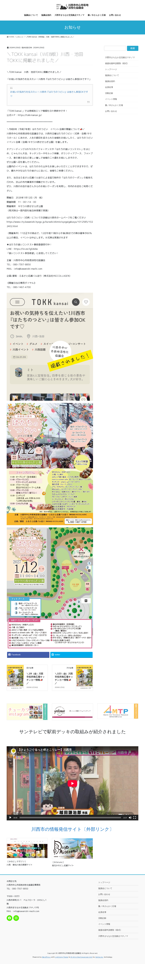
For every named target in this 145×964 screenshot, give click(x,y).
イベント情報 (111, 99)
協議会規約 (110, 81)
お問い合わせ (111, 111)
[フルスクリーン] (134, 817)
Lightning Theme (61, 957)
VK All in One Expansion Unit (81, 957)
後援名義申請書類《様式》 (117, 63)
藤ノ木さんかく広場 (114, 105)
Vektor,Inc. (99, 957)
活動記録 (109, 93)
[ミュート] (130, 817)
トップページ (111, 69)
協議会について (112, 75)
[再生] (10, 817)
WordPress (46, 957)
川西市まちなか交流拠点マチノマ (120, 57)
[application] (72, 783)
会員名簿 (109, 87)
